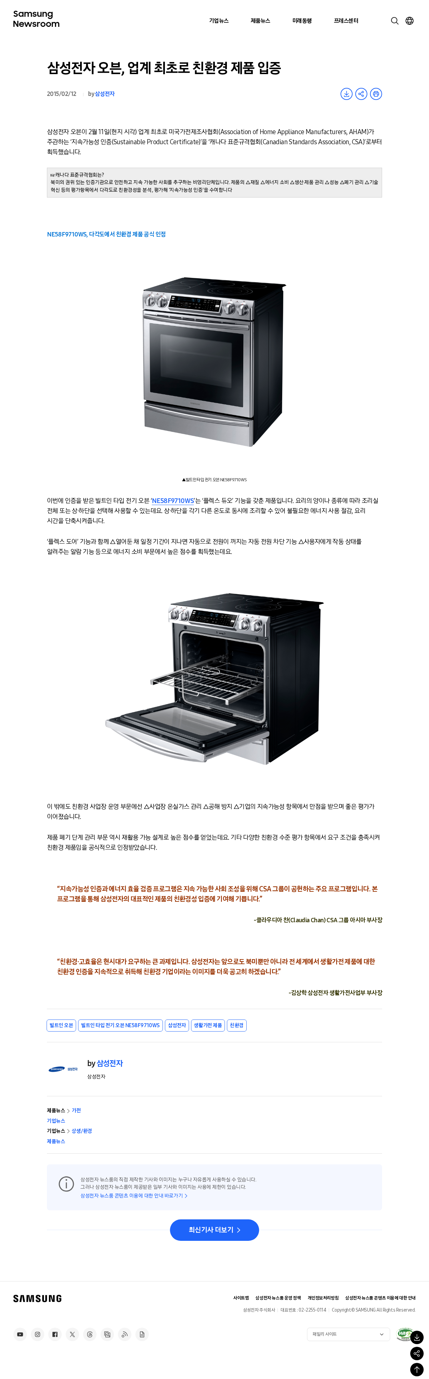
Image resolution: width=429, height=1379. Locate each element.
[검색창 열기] (395, 21)
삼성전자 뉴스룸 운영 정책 (278, 1298)
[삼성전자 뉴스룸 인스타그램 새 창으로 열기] (37, 1334)
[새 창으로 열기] (405, 1334)
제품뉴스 (260, 20)
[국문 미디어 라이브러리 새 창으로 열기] (107, 1334)
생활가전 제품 (208, 1025)
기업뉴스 (219, 20)
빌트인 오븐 (61, 1025)
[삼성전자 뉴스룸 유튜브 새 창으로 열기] (20, 1334)
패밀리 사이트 (325, 1334)
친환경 (237, 1025)
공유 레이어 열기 (361, 94)
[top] (417, 1369)
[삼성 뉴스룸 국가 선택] (410, 21)
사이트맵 (241, 1298)
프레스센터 (346, 20)
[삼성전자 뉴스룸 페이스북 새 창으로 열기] (55, 1334)
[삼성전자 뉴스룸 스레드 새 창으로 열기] (90, 1334)
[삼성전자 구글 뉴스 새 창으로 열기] (142, 1334)
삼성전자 (104, 94)
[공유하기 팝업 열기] (417, 1353)
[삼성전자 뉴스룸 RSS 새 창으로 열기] (124, 1334)
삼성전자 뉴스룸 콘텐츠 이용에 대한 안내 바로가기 (131, 1196)
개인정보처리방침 (323, 1298)
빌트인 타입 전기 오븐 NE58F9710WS (120, 1025)
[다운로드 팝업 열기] (417, 1337)
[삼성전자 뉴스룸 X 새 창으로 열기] (72, 1334)
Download (347, 94)
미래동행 (302, 20)
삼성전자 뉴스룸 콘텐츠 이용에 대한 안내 (380, 1298)
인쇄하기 (376, 94)
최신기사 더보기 (211, 1230)
